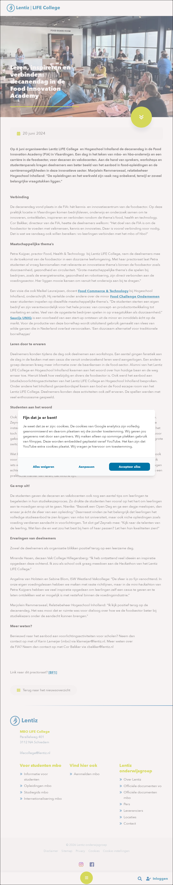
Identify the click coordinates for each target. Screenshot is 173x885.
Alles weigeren (43, 466)
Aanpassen (87, 466)
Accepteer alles (130, 466)
